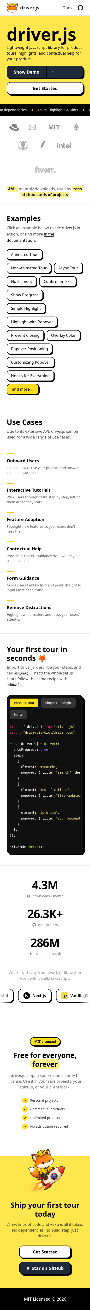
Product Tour (24, 702)
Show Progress (25, 295)
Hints (18, 714)
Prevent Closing (25, 335)
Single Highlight (58, 702)
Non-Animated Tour (29, 268)
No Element (21, 281)
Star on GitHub (48, 1268)
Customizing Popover (30, 362)
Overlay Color (63, 335)
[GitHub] (80, 8)
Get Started (45, 88)
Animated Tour (24, 254)
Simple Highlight (26, 308)
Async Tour (68, 268)
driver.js (29, 7)
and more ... (23, 389)
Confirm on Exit (58, 281)
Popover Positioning (29, 348)
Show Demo (26, 72)
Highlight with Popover (32, 321)
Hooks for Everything (30, 375)
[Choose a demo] (51, 72)
